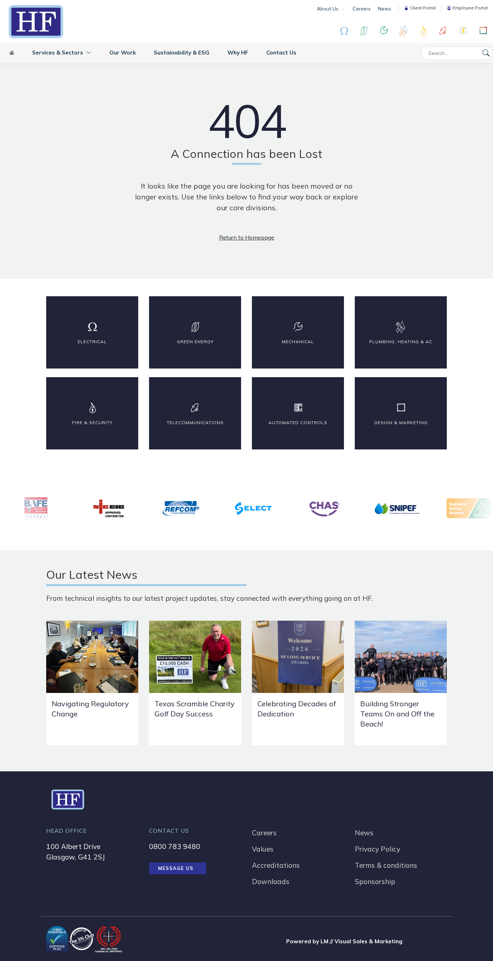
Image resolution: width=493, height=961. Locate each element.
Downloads (270, 881)
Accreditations (276, 865)
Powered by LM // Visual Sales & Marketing (344, 941)
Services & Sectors (58, 52)
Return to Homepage (246, 237)
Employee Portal (470, 7)
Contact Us (281, 52)
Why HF (237, 52)
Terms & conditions (386, 865)
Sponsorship (375, 881)
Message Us (175, 868)
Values (263, 849)
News (384, 8)
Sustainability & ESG (181, 52)
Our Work (122, 52)
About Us (328, 8)
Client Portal (423, 7)
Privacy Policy (377, 849)
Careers (362, 8)
